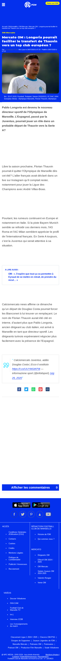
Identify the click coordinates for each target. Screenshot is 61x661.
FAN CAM (14, 603)
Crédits (11, 548)
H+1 (11, 615)
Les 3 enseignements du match (19, 625)
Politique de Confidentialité (14, 558)
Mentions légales (52, 655)
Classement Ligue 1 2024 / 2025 (24, 637)
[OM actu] (30, 3)
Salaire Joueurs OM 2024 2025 (46, 572)
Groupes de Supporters (20, 641)
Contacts (12, 539)
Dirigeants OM (44, 555)
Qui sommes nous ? (46, 539)
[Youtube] (48, 517)
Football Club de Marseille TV (16, 609)
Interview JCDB (16, 619)
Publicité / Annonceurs (18, 564)
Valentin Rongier (44, 578)
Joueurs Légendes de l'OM (44, 641)
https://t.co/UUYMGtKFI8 (26, 368)
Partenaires (48, 644)
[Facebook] (14, 517)
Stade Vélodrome (52, 648)
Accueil (4, 26)
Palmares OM (35, 644)
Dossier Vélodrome (18, 598)
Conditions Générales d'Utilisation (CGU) (17, 533)
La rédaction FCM (11, 49)
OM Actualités (13, 26)
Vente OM (42, 583)
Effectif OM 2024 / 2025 (45, 561)
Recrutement (14, 569)
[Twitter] (23, 517)
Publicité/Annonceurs (28, 657)
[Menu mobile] (4, 4)
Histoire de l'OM (44, 534)
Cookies (12, 543)
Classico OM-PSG (47, 637)
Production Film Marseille (31, 648)
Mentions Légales (16, 553)
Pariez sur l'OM (52, 3)
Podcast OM (13, 648)
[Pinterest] (31, 517)
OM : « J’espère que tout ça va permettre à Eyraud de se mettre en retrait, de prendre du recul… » (32, 277)
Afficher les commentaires (34, 487)
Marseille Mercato (20, 644)
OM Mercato (23, 26)
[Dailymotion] (40, 517)
